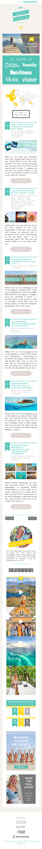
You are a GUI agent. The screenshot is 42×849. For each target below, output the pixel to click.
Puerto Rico (16, 203)
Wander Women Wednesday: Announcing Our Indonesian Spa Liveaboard (20, 450)
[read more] (21, 147)
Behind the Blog (17, 133)
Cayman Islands (23, 197)
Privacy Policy (8, 841)
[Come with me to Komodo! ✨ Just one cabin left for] (21, 592)
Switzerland (27, 203)
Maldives (33, 266)
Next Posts (30, 518)
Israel (23, 201)
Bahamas (22, 195)
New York (31, 201)
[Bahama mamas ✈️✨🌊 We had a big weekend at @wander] (21, 651)
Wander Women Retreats (20, 392)
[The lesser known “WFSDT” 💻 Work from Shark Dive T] (21, 680)
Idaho (28, 199)
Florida (21, 199)
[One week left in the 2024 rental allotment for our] (21, 621)
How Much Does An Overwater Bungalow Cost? (23, 262)
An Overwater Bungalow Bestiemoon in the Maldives (23, 324)
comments (15, 137)
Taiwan (14, 205)
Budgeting (23, 266)
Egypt (13, 199)
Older (10, 518)
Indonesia (15, 201)
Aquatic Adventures (27, 131)
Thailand (22, 205)
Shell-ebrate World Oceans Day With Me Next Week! (22, 127)
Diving (22, 390)
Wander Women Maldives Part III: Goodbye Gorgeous (22, 386)
